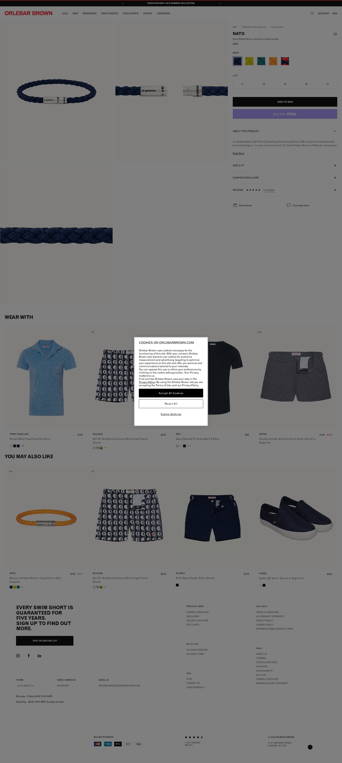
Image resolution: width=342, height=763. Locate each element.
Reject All (171, 403)
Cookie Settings (171, 414)
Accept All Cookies (171, 393)
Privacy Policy (147, 382)
